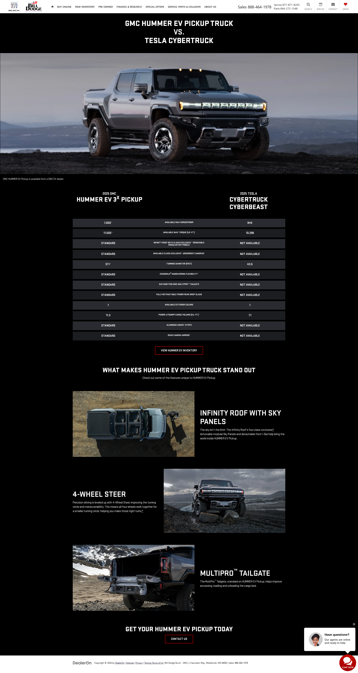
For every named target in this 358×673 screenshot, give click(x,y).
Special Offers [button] (155, 6)
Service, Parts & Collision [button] (184, 6)
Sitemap (130, 662)
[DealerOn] (82, 662)
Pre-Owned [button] (105, 6)
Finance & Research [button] (129, 6)
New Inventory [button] (85, 6)
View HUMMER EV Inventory (179, 350)
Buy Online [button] (64, 6)
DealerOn (119, 662)
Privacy (139, 662)
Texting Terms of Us (153, 662)
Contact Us (179, 639)
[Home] (52, 6)
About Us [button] (210, 6)
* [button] (111, 223)
